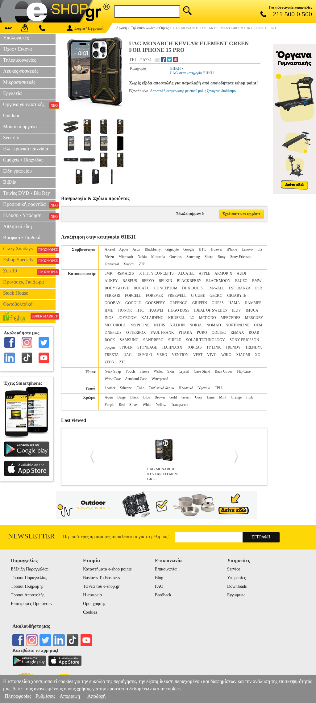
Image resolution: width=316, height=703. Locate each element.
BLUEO (241, 281)
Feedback (163, 595)
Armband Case (136, 379)
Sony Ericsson (241, 257)
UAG (127, 355)
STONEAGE (147, 347)
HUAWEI (155, 310)
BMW (256, 281)
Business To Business (101, 577)
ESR (258, 288)
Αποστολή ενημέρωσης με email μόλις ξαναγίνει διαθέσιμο (193, 91)
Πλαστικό (186, 388)
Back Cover (223, 371)
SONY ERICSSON (244, 340)
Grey (198, 397)
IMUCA (252, 310)
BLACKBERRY (189, 281)
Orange (236, 397)
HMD (109, 310)
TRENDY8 (253, 347)
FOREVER (154, 295)
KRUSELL (176, 318)
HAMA (234, 303)
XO (257, 355)
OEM (258, 325)
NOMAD (213, 325)
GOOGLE (133, 303)
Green (185, 397)
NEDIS (159, 325)
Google (188, 249)
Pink (249, 397)
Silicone (126, 388)
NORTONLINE (237, 325)
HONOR (125, 310)
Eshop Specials (29, 260)
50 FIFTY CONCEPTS (156, 273)
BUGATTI (142, 288)
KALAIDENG (152, 318)
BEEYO (148, 281)
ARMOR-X (223, 273)
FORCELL (133, 295)
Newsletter (31, 536)
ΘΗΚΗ (175, 68)
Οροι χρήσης (94, 603)
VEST (197, 355)
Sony (222, 257)
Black (134, 397)
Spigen (110, 347)
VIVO (212, 355)
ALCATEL (186, 273)
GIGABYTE (236, 295)
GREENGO (179, 303)
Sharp (209, 257)
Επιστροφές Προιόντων (31, 603)
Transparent (179, 405)
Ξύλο (140, 388)
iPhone (232, 249)
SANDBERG (153, 340)
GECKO (216, 295)
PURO (202, 332)
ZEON (109, 362)
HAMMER (253, 303)
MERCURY (254, 318)
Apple (123, 249)
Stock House (15, 293)
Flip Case (244, 371)
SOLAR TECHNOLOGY (205, 340)
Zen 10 (29, 271)
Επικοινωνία (166, 569)
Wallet (158, 371)
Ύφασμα (204, 388)
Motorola (158, 257)
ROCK (110, 340)
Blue (146, 397)
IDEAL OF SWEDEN (210, 310)
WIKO (226, 355)
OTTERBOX (136, 332)
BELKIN (165, 281)
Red (122, 405)
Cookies (90, 612)
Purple (109, 405)
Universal (112, 264)
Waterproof (160, 379)
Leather (110, 388)
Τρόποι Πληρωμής (27, 586)
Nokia (142, 257)
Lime (210, 397)
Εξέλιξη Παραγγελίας (29, 569)
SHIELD (174, 340)
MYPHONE (140, 325)
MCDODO (207, 318)
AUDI (241, 273)
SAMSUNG (129, 340)
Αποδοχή (96, 696)
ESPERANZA (240, 288)
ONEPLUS (113, 332)
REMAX (237, 332)
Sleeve (144, 371)
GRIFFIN (199, 303)
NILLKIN (177, 325)
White (147, 405)
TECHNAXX (172, 347)
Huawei (216, 249)
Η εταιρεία (92, 595)
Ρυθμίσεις (45, 696)
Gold (173, 397)
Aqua (109, 397)
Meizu (109, 257)
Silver (133, 405)
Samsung (193, 257)
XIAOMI (243, 355)
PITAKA (185, 332)
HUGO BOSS (178, 310)
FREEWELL (177, 295)
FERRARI (112, 295)
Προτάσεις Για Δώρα (23, 281)
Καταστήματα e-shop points (107, 569)
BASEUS (130, 281)
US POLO (144, 355)
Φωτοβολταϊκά (17, 304)
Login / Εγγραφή (88, 28)
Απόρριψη (70, 696)
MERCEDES (230, 318)
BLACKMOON (218, 281)
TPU (218, 388)
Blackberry (153, 249)
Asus (136, 249)
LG (259, 249)
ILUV (236, 310)
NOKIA (195, 325)
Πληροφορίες (18, 696)
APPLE (204, 273)
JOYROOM (127, 318)
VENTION (180, 355)
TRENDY (233, 347)
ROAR (254, 332)
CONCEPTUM (165, 288)
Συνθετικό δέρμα (161, 388)
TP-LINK (213, 347)
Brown (160, 397)
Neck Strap (113, 371)
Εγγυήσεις (236, 595)
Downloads (237, 586)
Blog (159, 577)
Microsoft (125, 257)
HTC (202, 249)
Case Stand (202, 371)
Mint (222, 397)
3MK (109, 273)
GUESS (218, 303)
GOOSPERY (155, 303)
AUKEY (111, 281)
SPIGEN (126, 347)
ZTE (142, 264)
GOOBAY (113, 303)
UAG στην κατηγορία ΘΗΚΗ (192, 73)
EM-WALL (215, 288)
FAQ (159, 586)
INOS (109, 318)
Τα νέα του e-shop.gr (101, 586)
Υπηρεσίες (236, 577)
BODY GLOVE (117, 288)
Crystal (184, 371)
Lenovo (247, 249)
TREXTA (112, 355)
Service (233, 569)
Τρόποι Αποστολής (27, 595)
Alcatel (110, 249)
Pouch (130, 371)
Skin (170, 371)
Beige (121, 397)
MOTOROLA (115, 325)
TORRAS (194, 347)
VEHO (162, 355)
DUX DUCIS (192, 288)
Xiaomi (128, 264)
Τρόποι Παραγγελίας (29, 577)
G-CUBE (198, 295)
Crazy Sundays (29, 248)
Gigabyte (172, 249)
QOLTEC (219, 332)
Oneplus (175, 257)
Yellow (161, 405)
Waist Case (113, 379)
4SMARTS (125, 273)
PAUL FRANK (162, 332)
